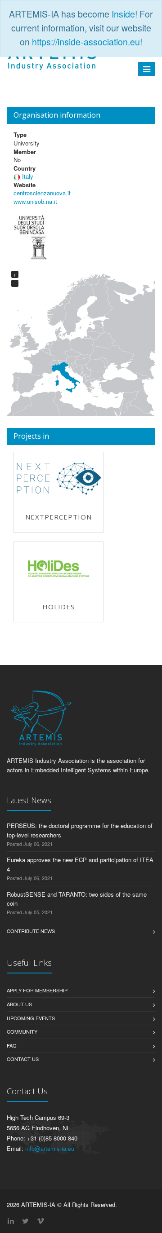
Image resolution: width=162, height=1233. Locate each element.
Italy (27, 176)
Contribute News (31, 930)
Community (22, 1031)
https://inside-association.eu (86, 41)
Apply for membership (37, 990)
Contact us (23, 1058)
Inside (123, 14)
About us (19, 1004)
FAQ (12, 1045)
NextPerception (58, 516)
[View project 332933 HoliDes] (58, 568)
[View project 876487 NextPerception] (58, 479)
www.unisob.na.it (35, 201)
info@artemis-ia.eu (49, 1148)
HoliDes (58, 606)
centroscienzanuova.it (42, 193)
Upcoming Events (31, 1018)
